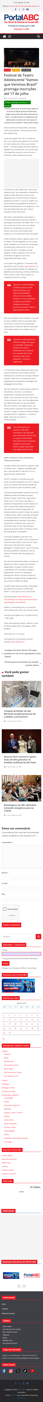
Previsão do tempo (8, 1091)
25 (15, 1028)
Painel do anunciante (9, 1159)
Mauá (6, 1058)
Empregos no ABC (8, 1088)
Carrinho (5, 1166)
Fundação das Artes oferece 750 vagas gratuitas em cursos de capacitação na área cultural (22, 653)
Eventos (7, 1116)
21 (32, 1024)
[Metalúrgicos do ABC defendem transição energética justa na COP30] (21, 776)
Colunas (4, 1080)
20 (27, 1024)
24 (10, 1028)
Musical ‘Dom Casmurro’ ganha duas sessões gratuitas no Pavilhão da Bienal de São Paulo (20, 759)
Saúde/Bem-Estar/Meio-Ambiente (16, 1138)
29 (38, 1028)
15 (38, 1020)
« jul (3, 1039)
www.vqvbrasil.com (31, 266)
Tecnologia (8, 1142)
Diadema (7, 1054)
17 (10, 1024)
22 (38, 1024)
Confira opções (7, 1155)
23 (4, 1028)
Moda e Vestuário (10, 1123)
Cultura (7, 70)
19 (21, 1024)
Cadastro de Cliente (9, 1174)
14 (32, 1020)
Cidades (4, 1051)
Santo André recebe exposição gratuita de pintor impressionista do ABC (24, 7)
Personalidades (9, 1131)
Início (4, 1304)
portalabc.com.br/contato (30, 1358)
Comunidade (8, 1098)
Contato (5, 1309)
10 (10, 1020)
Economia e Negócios (12, 1105)
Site (3, 894)
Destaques (16, 70)
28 (32, 1028)
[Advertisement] (21, 173)
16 (4, 1024)
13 (27, 1020)
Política (6, 1134)
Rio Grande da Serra (11, 1065)
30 (4, 1033)
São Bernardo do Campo (13, 1072)
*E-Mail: (4, 950)
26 (21, 1028)
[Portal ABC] (4, 36)
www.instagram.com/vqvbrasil (14, 602)
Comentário (7, 842)
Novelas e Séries (10, 1127)
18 (15, 1024)
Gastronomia (8, 1120)
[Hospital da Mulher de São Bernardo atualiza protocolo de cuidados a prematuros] (21, 682)
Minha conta (6, 1163)
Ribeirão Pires (9, 1061)
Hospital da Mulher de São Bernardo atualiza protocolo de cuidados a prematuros (20, 713)
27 (27, 1028)
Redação (23, 98)
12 (21, 1020)
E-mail (5, 883)
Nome (5, 873)
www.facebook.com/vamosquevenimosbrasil (20, 599)
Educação (7, 1109)
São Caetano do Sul (11, 1076)
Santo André (26, 70)
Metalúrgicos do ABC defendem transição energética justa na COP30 (20, 808)
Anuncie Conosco (8, 1313)
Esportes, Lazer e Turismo (13, 1113)
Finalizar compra (8, 1170)
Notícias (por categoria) (10, 1095)
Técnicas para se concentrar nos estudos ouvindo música (21, 663)
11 (15, 1020)
